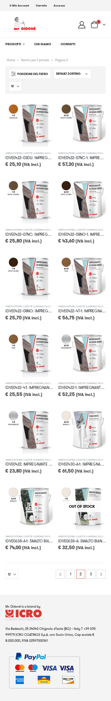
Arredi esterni (13, 153)
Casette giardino (33, 153)
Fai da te (49, 153)
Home (11, 60)
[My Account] (82, 24)
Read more (97, 491)
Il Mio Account (19, 6)
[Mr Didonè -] (25, 24)
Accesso (59, 6)
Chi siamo (42, 44)
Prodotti (13, 44)
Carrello (41, 6)
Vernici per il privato (35, 60)
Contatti (68, 44)
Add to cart (44, 108)
